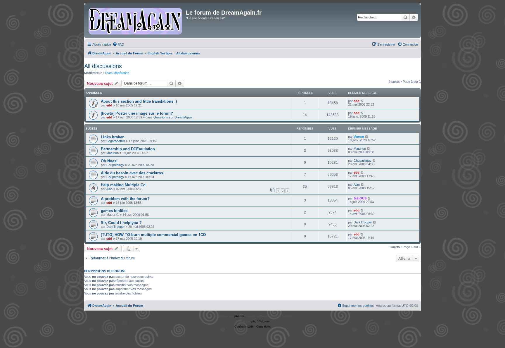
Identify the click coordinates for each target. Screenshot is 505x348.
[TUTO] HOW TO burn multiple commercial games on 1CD (153, 234)
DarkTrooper (115, 226)
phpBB (239, 316)
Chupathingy (115, 165)
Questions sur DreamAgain (172, 117)
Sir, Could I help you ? (121, 222)
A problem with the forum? (125, 199)
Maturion (112, 153)
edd (109, 105)
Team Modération (117, 73)
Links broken (112, 137)
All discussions (103, 66)
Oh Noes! (109, 161)
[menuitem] (118, 44)
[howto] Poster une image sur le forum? (137, 113)
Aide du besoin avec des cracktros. (132, 173)
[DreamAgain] (136, 21)
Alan (109, 189)
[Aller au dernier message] (362, 101)
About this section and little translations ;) (139, 101)
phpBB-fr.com (260, 321)
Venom (359, 136)
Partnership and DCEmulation (128, 149)
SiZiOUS (360, 198)
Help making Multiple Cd (123, 185)
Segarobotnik (115, 141)
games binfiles (114, 211)
